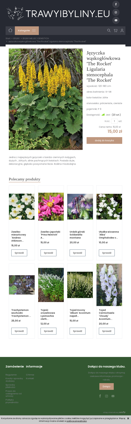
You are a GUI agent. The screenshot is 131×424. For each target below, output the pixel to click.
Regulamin (11, 374)
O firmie (30, 374)
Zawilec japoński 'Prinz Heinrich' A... (50, 234)
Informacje (34, 366)
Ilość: (107, 121)
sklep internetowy (111, 412)
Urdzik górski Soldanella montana (77, 234)
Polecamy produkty (24, 179)
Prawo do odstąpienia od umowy (14, 393)
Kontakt (30, 378)
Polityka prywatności (12, 401)
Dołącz (106, 386)
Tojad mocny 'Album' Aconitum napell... (80, 313)
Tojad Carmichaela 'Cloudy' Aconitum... (106, 314)
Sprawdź (19, 252)
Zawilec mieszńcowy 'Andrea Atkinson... (18, 236)
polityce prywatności (77, 421)
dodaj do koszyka (104, 140)
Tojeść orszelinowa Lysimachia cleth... (48, 314)
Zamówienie (14, 366)
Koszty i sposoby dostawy (14, 379)
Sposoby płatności (10, 386)
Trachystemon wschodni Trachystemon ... (21, 313)
